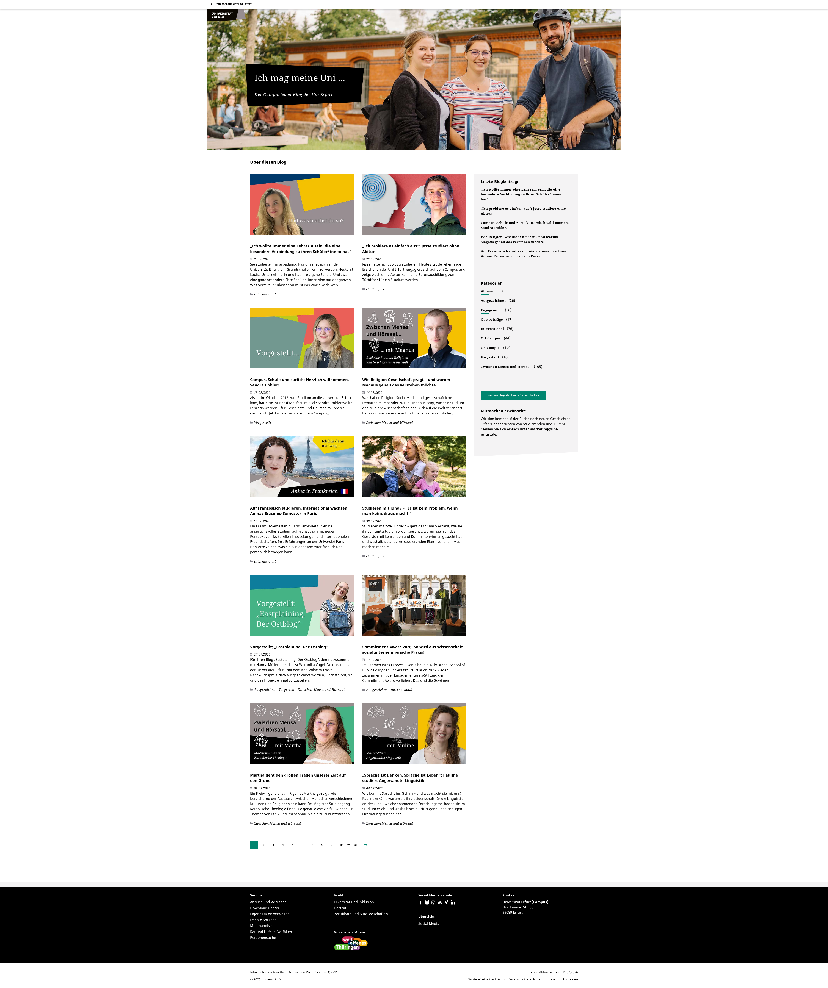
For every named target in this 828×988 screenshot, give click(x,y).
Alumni (487, 291)
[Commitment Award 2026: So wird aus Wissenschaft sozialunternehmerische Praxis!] (414, 607)
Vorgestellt (490, 357)
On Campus (490, 347)
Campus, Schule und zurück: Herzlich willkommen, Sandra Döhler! (525, 225)
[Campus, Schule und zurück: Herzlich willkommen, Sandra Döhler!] (302, 340)
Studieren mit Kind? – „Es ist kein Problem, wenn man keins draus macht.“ (410, 510)
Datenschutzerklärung (524, 979)
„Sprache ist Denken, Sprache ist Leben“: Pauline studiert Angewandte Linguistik (410, 777)
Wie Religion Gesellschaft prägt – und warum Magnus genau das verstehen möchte (406, 382)
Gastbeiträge (492, 319)
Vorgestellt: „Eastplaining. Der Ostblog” (289, 646)
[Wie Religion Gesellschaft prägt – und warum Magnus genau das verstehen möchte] (414, 340)
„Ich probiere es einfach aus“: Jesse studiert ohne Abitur (523, 211)
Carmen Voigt (303, 972)
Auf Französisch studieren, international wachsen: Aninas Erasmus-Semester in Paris (299, 510)
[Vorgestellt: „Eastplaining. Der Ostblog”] (302, 607)
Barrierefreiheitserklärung (487, 979)
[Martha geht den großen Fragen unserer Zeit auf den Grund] (302, 735)
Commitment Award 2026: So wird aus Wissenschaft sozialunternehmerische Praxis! (412, 649)
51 (356, 845)
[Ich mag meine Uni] (226, 20)
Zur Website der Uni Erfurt (234, 4)
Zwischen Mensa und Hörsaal (506, 366)
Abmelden (570, 979)
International (492, 329)
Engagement (491, 310)
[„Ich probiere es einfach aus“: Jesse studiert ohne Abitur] (414, 206)
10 (341, 845)
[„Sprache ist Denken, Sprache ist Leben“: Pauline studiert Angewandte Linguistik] (414, 735)
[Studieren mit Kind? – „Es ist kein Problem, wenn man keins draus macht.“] (414, 468)
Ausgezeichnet (493, 300)
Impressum (551, 979)
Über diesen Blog (268, 162)
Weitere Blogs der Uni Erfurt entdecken (513, 395)
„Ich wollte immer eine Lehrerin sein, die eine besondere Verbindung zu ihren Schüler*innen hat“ (300, 248)
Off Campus (491, 338)
